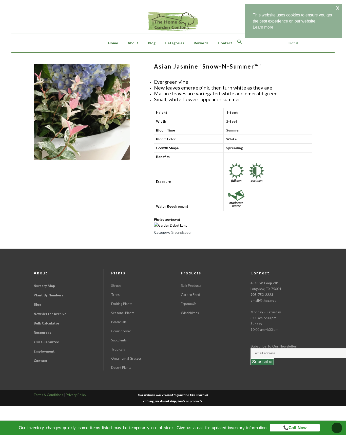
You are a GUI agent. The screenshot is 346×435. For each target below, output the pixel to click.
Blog (37, 304)
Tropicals (118, 349)
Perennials (118, 322)
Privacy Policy (76, 395)
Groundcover (181, 232)
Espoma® (188, 304)
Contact (41, 361)
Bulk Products (191, 286)
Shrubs (116, 286)
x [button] (337, 7)
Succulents (119, 340)
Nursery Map (44, 286)
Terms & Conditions (48, 395)
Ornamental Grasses (126, 358)
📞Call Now (294, 427)
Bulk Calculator (47, 323)
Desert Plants (121, 367)
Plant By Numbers (48, 295)
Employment (44, 351)
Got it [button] (293, 43)
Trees (115, 295)
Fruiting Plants (121, 304)
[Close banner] (337, 428)
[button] (239, 42)
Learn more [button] (263, 27)
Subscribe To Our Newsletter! (274, 346)
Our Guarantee (46, 342)
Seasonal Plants (122, 313)
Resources (42, 333)
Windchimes (190, 313)
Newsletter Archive (50, 314)
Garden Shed (190, 295)
